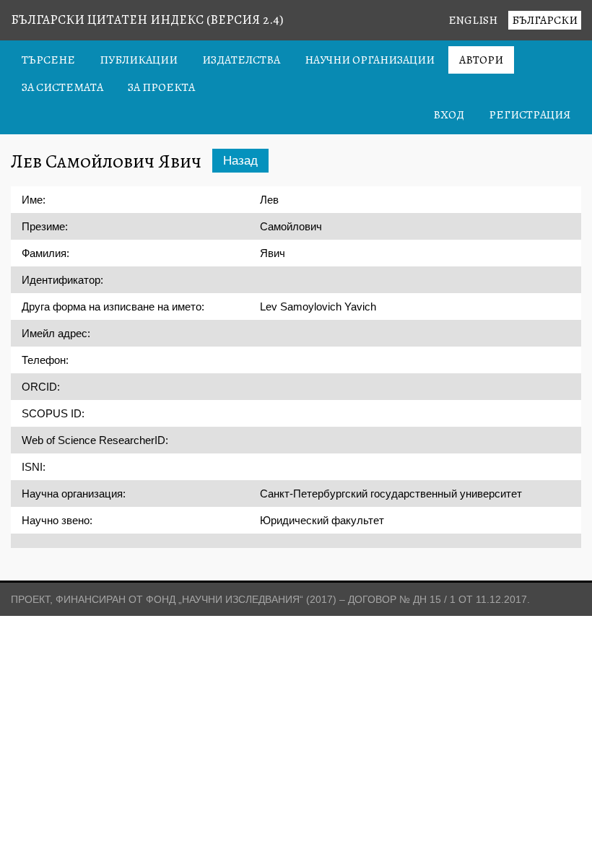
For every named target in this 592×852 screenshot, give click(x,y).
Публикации (139, 60)
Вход (448, 115)
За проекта (161, 87)
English (472, 20)
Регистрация (529, 115)
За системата (62, 87)
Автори (481, 60)
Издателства (241, 60)
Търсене (48, 60)
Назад (240, 161)
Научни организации (370, 60)
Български (545, 20)
